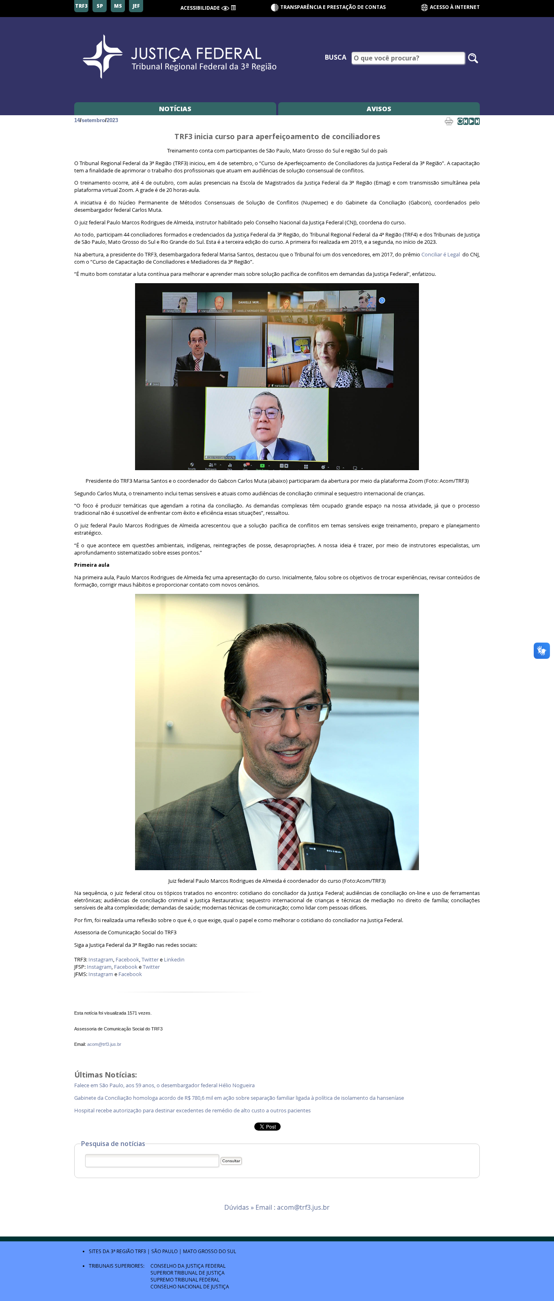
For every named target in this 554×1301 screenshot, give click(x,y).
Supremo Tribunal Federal (184, 1279)
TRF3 (140, 1251)
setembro (93, 120)
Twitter (150, 959)
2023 (112, 120)
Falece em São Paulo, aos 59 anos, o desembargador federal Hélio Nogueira (165, 1085)
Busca (335, 57)
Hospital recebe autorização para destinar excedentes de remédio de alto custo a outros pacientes (193, 1110)
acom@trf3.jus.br (104, 1044)
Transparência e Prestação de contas (333, 7)
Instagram (100, 959)
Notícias (175, 108)
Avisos (379, 108)
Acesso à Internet (454, 7)
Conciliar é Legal (440, 254)
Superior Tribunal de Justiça (187, 1272)
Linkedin (174, 959)
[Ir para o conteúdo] (233, 7)
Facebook (127, 959)
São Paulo (164, 1251)
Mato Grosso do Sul (209, 1251)
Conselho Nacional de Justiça (189, 1286)
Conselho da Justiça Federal (187, 1265)
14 (77, 120)
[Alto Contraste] (225, 8)
